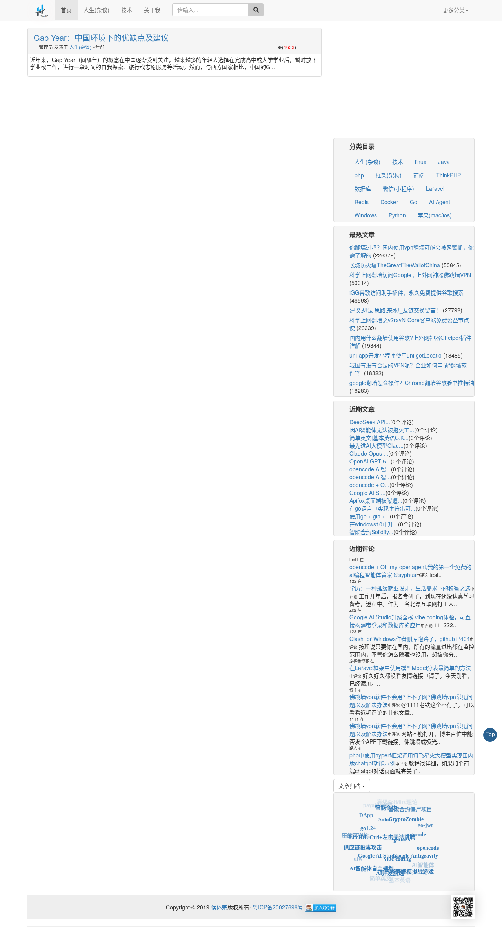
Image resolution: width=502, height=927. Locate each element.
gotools (401, 831)
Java (444, 162)
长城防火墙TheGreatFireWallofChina (394, 265)
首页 (66, 10)
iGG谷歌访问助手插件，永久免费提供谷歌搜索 (406, 292)
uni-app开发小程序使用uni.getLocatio (395, 355)
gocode (418, 828)
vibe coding (397, 850)
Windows (366, 215)
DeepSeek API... (369, 422)
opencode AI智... (370, 469)
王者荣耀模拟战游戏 (409, 867)
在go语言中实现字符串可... (382, 508)
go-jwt (425, 822)
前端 (418, 175)
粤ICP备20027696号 (278, 907)
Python (397, 215)
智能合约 (386, 804)
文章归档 (350, 786)
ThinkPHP (448, 175)
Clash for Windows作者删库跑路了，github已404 (409, 638)
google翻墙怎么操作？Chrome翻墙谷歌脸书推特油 (411, 383)
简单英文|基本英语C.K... (379, 438)
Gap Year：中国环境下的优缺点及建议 (101, 37)
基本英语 (400, 878)
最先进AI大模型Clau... (376, 445)
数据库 (363, 188)
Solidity (387, 813)
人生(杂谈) (96, 10)
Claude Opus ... (368, 453)
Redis (362, 202)
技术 (126, 10)
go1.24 (368, 822)
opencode (428, 844)
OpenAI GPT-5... (370, 461)
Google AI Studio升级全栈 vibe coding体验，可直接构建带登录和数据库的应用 (410, 621)
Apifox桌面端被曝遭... (375, 500)
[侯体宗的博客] (41, 10)
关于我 (152, 10)
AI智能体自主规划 (371, 864)
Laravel (435, 188)
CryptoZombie (406, 813)
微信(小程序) (398, 188)
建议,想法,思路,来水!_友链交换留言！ (395, 310)
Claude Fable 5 (365, 870)
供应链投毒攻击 (363, 842)
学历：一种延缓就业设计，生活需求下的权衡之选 (409, 588)
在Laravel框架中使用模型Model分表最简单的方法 (410, 668)
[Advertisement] (404, 83)
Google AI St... (367, 492)
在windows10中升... (373, 524)
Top (490, 734)
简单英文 (380, 877)
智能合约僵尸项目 (410, 807)
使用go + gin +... (369, 516)
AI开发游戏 (390, 867)
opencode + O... (369, 485)
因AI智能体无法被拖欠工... (381, 430)
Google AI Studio (378, 848)
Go (413, 202)
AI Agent (439, 202)
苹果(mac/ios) (435, 215)
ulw (358, 856)
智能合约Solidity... (371, 532)
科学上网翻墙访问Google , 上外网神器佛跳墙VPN (410, 275)
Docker (389, 202)
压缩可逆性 (355, 833)
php (359, 175)
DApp (366, 813)
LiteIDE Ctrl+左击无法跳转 (382, 829)
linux (420, 162)
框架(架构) (389, 175)
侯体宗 (218, 907)
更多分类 (454, 10)
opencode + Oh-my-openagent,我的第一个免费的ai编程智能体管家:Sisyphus (410, 570)
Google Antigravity (415, 849)
